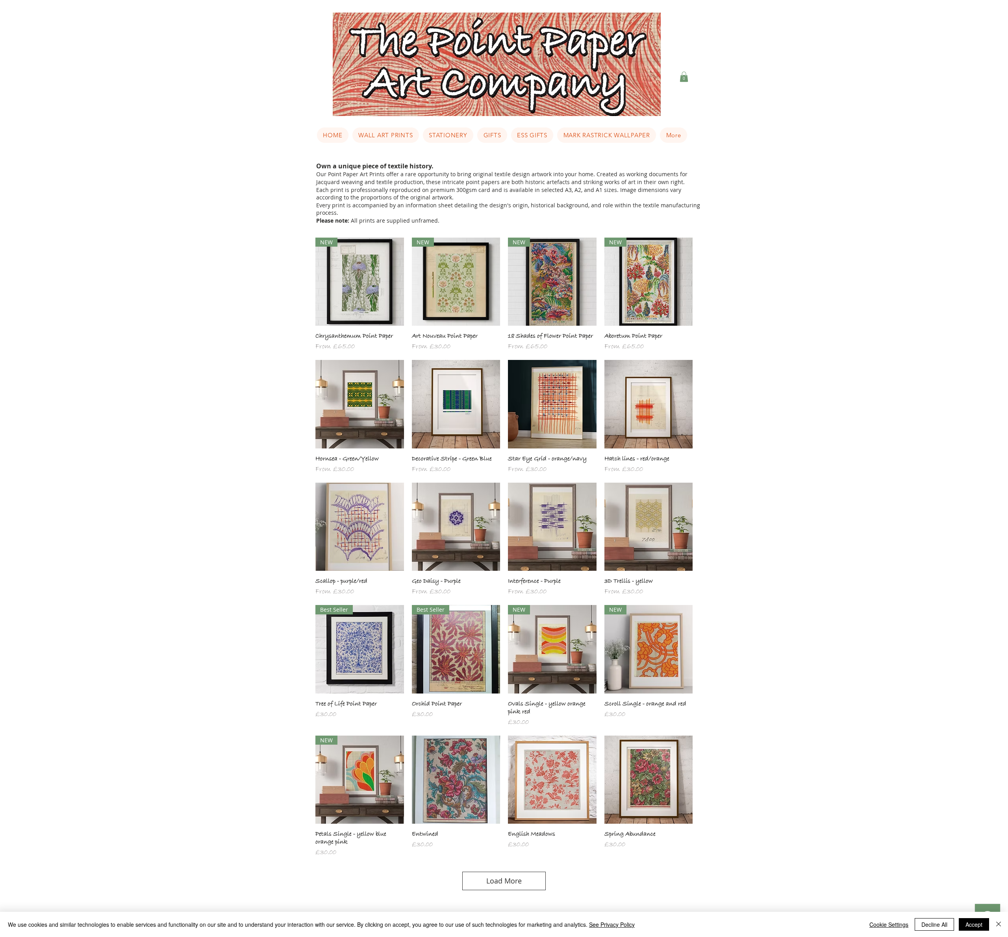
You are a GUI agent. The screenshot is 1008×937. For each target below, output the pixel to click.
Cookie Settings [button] (888, 924)
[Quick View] (359, 404)
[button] (684, 77)
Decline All (934, 924)
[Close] (998, 924)
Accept (973, 924)
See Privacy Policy (612, 924)
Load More (504, 880)
